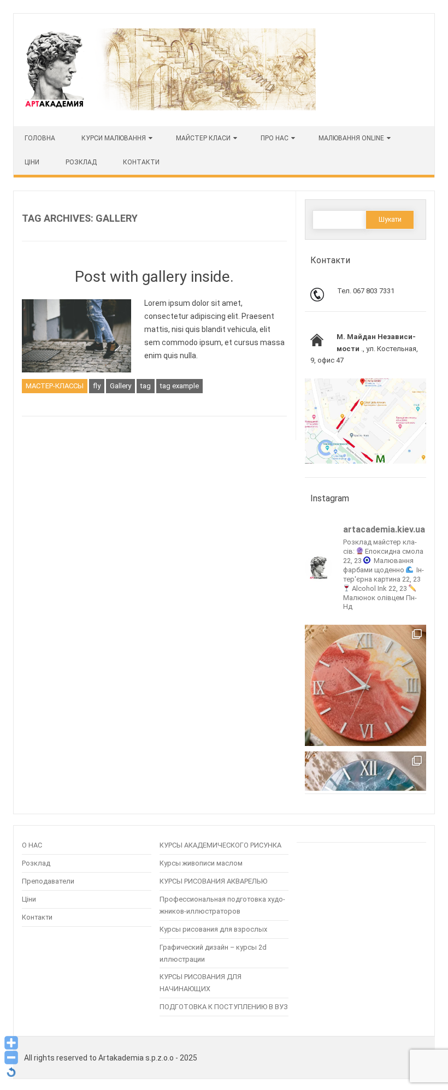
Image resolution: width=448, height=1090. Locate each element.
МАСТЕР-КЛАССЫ (55, 386)
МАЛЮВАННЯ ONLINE (351, 138)
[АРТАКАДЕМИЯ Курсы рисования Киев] (169, 107)
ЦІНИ (32, 162)
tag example (179, 386)
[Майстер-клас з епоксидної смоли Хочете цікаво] (365, 685)
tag (145, 386)
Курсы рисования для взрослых (213, 929)
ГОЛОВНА (40, 138)
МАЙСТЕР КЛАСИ (203, 138)
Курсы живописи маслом (201, 863)
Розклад (81, 162)
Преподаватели (48, 881)
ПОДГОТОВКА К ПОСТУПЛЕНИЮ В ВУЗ (224, 1007)
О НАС (32, 845)
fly (97, 386)
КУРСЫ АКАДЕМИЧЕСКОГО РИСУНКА (220, 845)
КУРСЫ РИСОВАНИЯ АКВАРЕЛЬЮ (213, 881)
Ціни (29, 899)
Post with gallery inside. (154, 277)
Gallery (120, 386)
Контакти (141, 162)
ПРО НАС (274, 138)
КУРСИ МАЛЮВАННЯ (113, 138)
